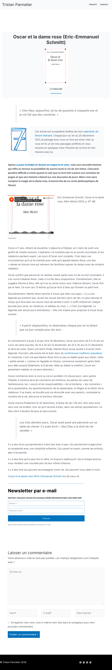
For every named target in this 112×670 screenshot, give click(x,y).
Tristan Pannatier (17, 4)
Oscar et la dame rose (20, 476)
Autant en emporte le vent (53, 164)
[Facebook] (80, 662)
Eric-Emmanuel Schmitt (48, 476)
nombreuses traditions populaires (83, 353)
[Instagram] (84, 662)
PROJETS (93, 5)
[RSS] (90, 662)
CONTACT (104, 5)
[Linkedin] (87, 662)
